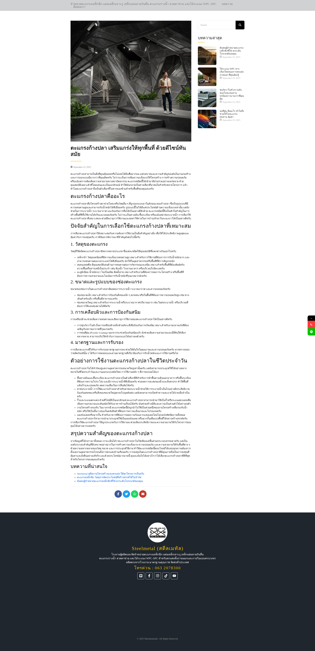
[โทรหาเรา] (311, 324)
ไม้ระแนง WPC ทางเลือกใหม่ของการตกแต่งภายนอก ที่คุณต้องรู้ (232, 72)
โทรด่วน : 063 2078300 (157, 568)
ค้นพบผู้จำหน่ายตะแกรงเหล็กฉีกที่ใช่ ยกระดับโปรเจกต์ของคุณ (110, 481)
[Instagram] (157, 575)
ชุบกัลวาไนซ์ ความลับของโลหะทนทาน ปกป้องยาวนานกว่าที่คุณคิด (232, 94)
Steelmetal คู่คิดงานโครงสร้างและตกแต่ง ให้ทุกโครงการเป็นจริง (110, 473)
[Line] (140, 575)
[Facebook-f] (149, 575)
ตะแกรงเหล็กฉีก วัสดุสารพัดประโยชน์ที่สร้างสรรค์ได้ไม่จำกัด (109, 477)
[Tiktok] (165, 575)
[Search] (240, 25)
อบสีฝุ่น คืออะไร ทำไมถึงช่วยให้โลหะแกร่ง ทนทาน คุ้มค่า (232, 114)
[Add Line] (311, 332)
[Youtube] (174, 575)
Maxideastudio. (152, 639)
